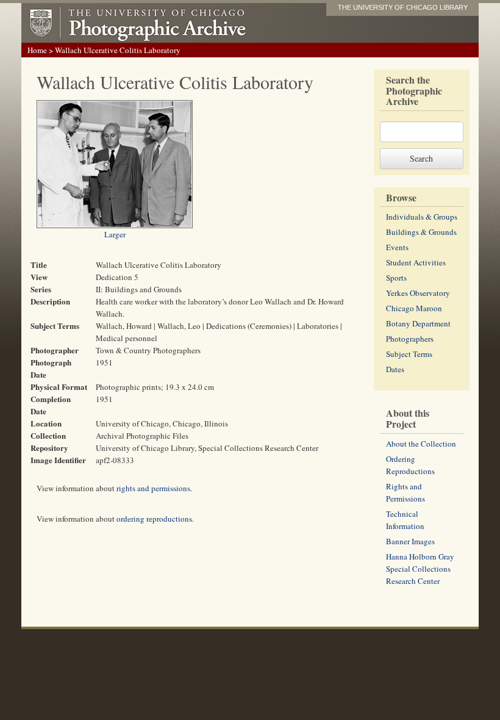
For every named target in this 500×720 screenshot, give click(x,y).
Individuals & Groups (421, 216)
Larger (115, 234)
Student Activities (416, 262)
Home (37, 50)
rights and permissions (153, 488)
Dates (395, 369)
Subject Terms (409, 353)
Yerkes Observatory (418, 292)
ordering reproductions (154, 518)
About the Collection (421, 443)
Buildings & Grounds (421, 231)
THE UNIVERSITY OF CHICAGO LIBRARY (403, 7)
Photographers (410, 338)
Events (397, 247)
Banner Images (410, 541)
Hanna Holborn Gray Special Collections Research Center (420, 568)
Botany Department (418, 323)
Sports (396, 277)
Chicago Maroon (414, 308)
